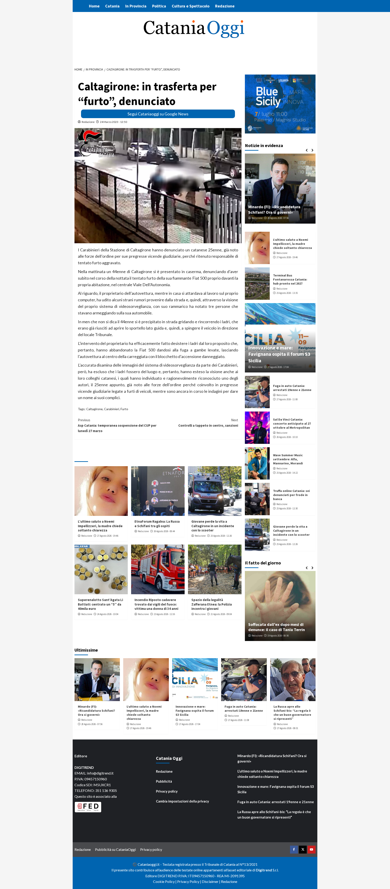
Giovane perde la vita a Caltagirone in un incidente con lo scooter (212, 525)
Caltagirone (94, 409)
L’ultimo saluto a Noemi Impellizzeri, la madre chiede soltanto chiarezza (100, 525)
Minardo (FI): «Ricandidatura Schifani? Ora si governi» (274, 209)
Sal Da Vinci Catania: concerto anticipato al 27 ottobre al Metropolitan (292, 423)
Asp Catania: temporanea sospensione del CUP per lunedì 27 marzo (117, 425)
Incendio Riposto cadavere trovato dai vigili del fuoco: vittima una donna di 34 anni (156, 604)
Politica (159, 6)
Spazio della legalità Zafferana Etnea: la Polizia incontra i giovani (211, 604)
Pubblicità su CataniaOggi (115, 849)
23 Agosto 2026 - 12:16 (164, 614)
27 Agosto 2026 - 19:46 (107, 535)
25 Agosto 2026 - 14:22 (287, 472)
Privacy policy (167, 791)
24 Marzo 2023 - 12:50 (113, 122)
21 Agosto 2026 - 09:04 (221, 614)
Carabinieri (111, 409)
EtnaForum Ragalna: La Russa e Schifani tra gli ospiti (157, 523)
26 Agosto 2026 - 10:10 (287, 437)
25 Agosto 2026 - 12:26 (221, 535)
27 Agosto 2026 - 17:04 (278, 367)
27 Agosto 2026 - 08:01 (287, 728)
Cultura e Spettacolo (190, 6)
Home (94, 6)
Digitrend (264, 870)
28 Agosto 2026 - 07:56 (278, 218)
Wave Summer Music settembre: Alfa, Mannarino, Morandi (288, 459)
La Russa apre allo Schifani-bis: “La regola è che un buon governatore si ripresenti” (292, 712)
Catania (112, 6)
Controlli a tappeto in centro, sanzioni (208, 423)
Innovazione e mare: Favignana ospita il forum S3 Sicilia (279, 354)
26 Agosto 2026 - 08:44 (164, 531)
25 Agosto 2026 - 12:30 (287, 508)
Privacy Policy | (189, 881)
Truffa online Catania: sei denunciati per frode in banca (291, 495)
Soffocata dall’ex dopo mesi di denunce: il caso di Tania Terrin (276, 627)
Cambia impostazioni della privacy (182, 801)
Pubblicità (164, 781)
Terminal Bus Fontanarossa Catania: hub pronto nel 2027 (290, 279)
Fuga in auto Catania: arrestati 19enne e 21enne (292, 388)
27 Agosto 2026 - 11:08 (287, 399)
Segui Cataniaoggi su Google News (158, 113)
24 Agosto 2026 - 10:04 (107, 614)
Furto (124, 409)
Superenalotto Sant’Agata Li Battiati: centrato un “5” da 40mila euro (100, 604)
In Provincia (135, 6)
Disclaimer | (211, 881)
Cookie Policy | (165, 881)
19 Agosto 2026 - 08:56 (278, 635)
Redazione (224, 6)
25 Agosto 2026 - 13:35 (287, 293)
